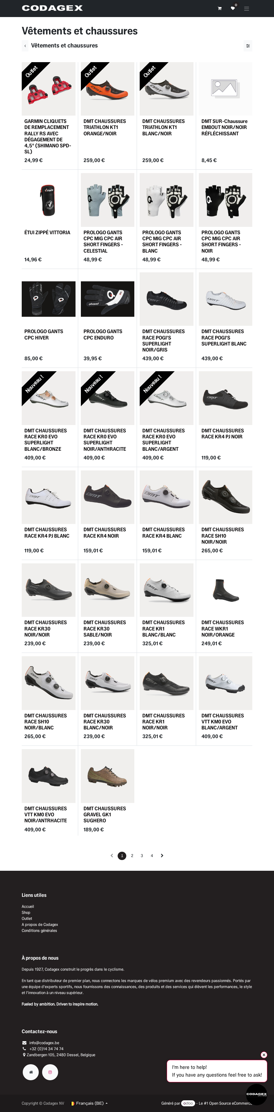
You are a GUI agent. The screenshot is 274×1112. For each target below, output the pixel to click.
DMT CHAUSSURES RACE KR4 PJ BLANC (47, 532)
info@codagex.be (44, 1042)
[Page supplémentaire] (31, 1072)
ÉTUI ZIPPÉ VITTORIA (47, 232)
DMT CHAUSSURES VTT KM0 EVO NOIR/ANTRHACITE (45, 814)
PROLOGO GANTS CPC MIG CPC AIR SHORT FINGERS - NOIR (221, 241)
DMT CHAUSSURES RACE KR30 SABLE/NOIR (105, 628)
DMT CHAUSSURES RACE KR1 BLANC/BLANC (163, 628)
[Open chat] (256, 1094)
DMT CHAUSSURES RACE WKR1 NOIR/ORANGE (222, 628)
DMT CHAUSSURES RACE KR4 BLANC (163, 532)
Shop (26, 912)
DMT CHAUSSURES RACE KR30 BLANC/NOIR (105, 721)
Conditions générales (39, 930)
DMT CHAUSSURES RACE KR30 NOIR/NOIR (45, 628)
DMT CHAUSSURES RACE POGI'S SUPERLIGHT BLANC (224, 337)
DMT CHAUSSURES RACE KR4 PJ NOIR (222, 433)
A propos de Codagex (40, 924)
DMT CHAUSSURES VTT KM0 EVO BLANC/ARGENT (222, 721)
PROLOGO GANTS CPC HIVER (43, 334)
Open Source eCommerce (230, 1103)
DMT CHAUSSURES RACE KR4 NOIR (105, 532)
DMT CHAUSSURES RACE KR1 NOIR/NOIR (163, 721)
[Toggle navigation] (246, 8)
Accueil (28, 906)
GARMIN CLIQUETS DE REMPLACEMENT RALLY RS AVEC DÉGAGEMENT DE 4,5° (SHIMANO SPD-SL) (47, 136)
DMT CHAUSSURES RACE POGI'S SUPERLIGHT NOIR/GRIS (163, 340)
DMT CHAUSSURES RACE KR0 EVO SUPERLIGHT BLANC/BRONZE (45, 439)
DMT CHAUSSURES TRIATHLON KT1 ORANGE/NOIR (105, 127)
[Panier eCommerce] (219, 8)
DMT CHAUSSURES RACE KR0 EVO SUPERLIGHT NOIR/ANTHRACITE (105, 439)
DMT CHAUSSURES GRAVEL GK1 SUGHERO (105, 814)
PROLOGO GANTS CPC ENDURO (103, 334)
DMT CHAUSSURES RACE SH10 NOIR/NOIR (222, 535)
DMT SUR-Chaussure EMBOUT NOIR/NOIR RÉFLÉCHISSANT (224, 127)
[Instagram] (50, 1072)
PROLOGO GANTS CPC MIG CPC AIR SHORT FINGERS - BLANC (162, 241)
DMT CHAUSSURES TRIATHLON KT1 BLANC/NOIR (163, 127)
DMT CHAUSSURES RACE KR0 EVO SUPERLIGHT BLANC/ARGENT (163, 439)
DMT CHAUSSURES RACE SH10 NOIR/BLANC (45, 721)
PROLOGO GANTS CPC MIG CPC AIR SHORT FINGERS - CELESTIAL (103, 241)
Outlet (27, 918)
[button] (31, 107)
